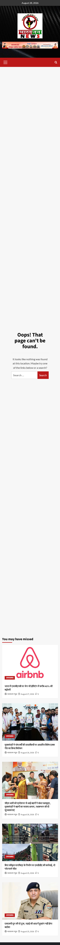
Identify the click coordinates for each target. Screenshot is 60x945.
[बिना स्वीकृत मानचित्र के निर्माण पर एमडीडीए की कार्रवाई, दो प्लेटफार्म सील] (30, 842)
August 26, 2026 (27, 752)
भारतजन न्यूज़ (12, 694)
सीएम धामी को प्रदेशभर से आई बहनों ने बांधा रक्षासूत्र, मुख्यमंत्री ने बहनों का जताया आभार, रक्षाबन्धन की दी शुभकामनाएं (28, 807)
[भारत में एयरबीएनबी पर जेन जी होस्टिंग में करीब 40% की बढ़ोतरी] (30, 663)
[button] (5, 62)
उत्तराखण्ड (9, 677)
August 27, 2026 (27, 694)
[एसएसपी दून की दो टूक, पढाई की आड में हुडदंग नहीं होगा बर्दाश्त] (30, 900)
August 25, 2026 (27, 873)
